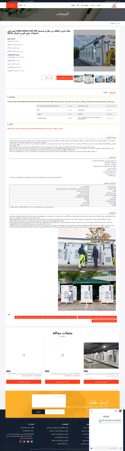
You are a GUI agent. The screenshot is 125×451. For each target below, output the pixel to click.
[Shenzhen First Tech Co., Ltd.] (114, 5)
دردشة (12, 5)
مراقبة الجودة (86, 434)
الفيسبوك (24, 441)
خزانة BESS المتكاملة (62, 443)
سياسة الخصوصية (85, 443)
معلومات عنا (85, 5)
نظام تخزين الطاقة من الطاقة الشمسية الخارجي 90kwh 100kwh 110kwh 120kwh (25, 375)
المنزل (98, 5)
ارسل (38, 412)
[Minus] (91, 411)
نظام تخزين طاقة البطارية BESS (60, 440)
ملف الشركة (86, 427)
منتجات (93, 5)
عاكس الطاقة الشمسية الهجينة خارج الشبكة (57, 427)
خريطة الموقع (86, 440)
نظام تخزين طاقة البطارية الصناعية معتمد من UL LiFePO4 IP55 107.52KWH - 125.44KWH (63, 375)
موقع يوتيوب (28, 441)
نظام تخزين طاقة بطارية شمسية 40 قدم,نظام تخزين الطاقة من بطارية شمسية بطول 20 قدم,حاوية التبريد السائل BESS (46, 317)
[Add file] (121, 448)
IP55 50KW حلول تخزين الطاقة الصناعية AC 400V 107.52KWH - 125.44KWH (104, 375)
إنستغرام (20, 441)
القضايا (73, 5)
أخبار (78, 5)
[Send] (91, 448)
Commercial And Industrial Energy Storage (104, 321)
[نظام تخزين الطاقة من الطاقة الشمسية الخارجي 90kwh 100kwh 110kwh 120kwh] (23, 355)
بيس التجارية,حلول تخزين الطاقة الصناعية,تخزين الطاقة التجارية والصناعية (97, 317)
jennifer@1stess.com (15, 1)
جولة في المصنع (86, 431)
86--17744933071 (29, 1)
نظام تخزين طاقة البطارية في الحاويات (58, 431)
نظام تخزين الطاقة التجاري (61, 437)
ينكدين (31, 441)
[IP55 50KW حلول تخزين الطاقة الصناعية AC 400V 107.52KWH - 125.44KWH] (101, 355)
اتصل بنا (88, 437)
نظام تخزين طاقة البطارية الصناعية (59, 434)
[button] (116, 360)
